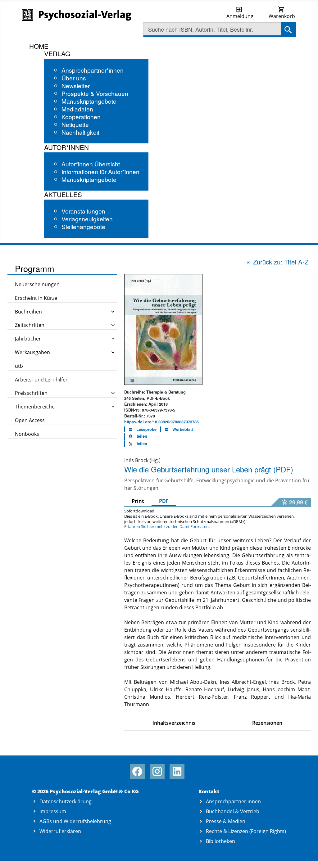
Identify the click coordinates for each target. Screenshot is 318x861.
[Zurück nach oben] (306, 849)
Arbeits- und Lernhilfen (42, 379)
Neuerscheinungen (37, 284)
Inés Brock (136, 460)
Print (138, 501)
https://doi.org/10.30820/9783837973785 (161, 422)
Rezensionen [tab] (267, 722)
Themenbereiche (35, 406)
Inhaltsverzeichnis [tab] (173, 722)
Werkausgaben (32, 352)
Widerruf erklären (60, 831)
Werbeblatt (182, 429)
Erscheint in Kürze (36, 298)
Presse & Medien (225, 821)
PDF (164, 501)
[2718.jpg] (163, 329)
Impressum (52, 811)
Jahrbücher (28, 338)
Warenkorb (282, 16)
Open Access (30, 420)
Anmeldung (239, 16)
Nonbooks (27, 433)
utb (19, 366)
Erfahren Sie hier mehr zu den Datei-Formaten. (167, 526)
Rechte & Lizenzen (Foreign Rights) (246, 831)
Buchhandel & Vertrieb (232, 811)
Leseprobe (146, 429)
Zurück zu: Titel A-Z (280, 261)
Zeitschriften (29, 325)
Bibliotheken (220, 841)
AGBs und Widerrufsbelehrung (75, 821)
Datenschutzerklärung (65, 801)
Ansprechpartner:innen (233, 801)
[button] (136, 436)
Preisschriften (31, 393)
